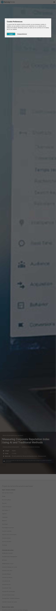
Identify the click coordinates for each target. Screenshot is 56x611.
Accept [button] (11, 34)
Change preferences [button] (22, 34)
